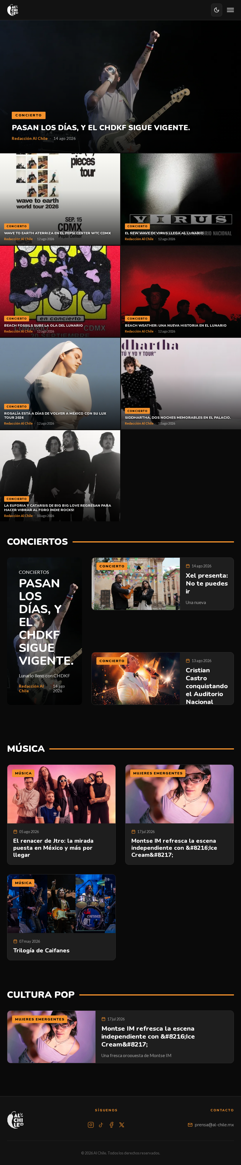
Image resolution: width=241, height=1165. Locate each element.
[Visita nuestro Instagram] (91, 1124)
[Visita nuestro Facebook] (111, 1124)
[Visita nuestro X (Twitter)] (121, 1124)
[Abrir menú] (230, 10)
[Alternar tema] (216, 10)
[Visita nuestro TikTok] (101, 1124)
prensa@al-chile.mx (214, 1125)
